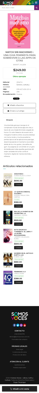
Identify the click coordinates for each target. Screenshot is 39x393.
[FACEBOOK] (14, 325)
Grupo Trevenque (19, 382)
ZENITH (19, 82)
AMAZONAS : (19, 174)
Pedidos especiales (19, 367)
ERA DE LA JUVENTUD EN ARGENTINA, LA (23, 212)
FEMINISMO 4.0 (20, 272)
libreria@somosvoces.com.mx (19, 336)
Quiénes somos (19, 365)
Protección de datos (19, 355)
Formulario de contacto (19, 339)
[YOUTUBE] (24, 325)
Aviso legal (19, 349)
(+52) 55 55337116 (19, 334)
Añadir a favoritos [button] (17, 105)
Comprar (18, 184)
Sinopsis (9, 120)
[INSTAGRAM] (21, 325)
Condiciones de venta (19, 352)
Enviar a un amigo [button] (17, 111)
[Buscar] (36, 7)
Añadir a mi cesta (20, 389)
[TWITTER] (17, 325)
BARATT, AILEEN (19, 65)
